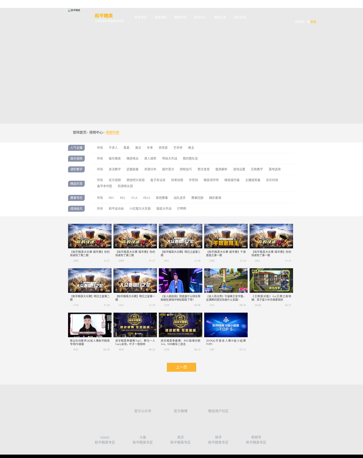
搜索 (256, 17)
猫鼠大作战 (163, 208)
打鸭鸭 (181, 208)
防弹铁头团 (125, 186)
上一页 (181, 367)
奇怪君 (163, 147)
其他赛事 (162, 197)
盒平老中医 (104, 186)
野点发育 (204, 169)
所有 (100, 147)
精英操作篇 (232, 180)
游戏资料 (160, 17)
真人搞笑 (150, 158)
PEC (111, 197)
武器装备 (132, 169)
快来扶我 (177, 180)
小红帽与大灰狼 (140, 208)
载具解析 (221, 169)
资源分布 (150, 169)
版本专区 (141, 17)
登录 (305, 15)
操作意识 (168, 169)
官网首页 (79, 132)
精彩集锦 (215, 197)
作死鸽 (193, 180)
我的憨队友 (190, 158)
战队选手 (180, 197)
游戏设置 (239, 169)
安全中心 (200, 17)
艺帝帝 (177, 147)
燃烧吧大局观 (135, 180)
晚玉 (191, 147)
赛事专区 (180, 17)
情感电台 (132, 158)
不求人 (113, 147)
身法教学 (115, 169)
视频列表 (112, 132)
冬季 (150, 147)
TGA (134, 197)
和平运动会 (116, 208)
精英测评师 (211, 180)
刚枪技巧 (186, 169)
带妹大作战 (169, 158)
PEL (123, 197)
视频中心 (96, 132)
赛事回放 (197, 197)
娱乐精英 (115, 158)
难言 (138, 147)
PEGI (146, 197)
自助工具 (220, 17)
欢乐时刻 (272, 180)
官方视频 (115, 180)
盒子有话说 (157, 180)
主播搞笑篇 (252, 180)
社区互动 (240, 17)
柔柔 (126, 147)
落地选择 (275, 169)
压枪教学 (257, 169)
